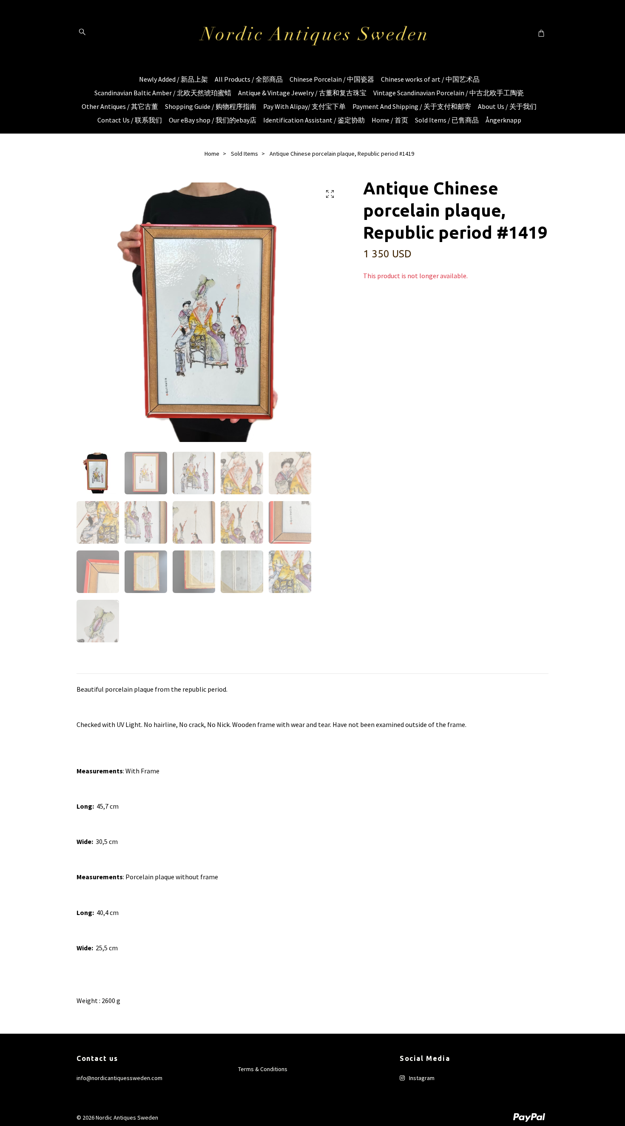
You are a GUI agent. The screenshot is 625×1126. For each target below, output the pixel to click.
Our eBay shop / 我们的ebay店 (212, 120)
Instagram (421, 1078)
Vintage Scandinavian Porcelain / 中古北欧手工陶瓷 (448, 92)
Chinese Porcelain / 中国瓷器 (332, 79)
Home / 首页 (390, 120)
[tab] (87, 666)
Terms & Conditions (262, 1069)
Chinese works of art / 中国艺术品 (430, 79)
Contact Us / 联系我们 (129, 120)
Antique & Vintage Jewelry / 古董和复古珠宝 (302, 92)
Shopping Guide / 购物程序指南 (210, 106)
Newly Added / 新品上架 (173, 79)
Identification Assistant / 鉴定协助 (314, 120)
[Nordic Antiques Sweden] (312, 32)
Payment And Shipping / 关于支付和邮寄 (411, 106)
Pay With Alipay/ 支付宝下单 (304, 106)
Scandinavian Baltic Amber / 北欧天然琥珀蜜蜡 (162, 92)
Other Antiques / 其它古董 (120, 106)
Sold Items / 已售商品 (447, 120)
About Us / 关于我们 (507, 106)
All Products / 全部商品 (249, 79)
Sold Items (244, 153)
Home (212, 153)
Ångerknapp (503, 120)
